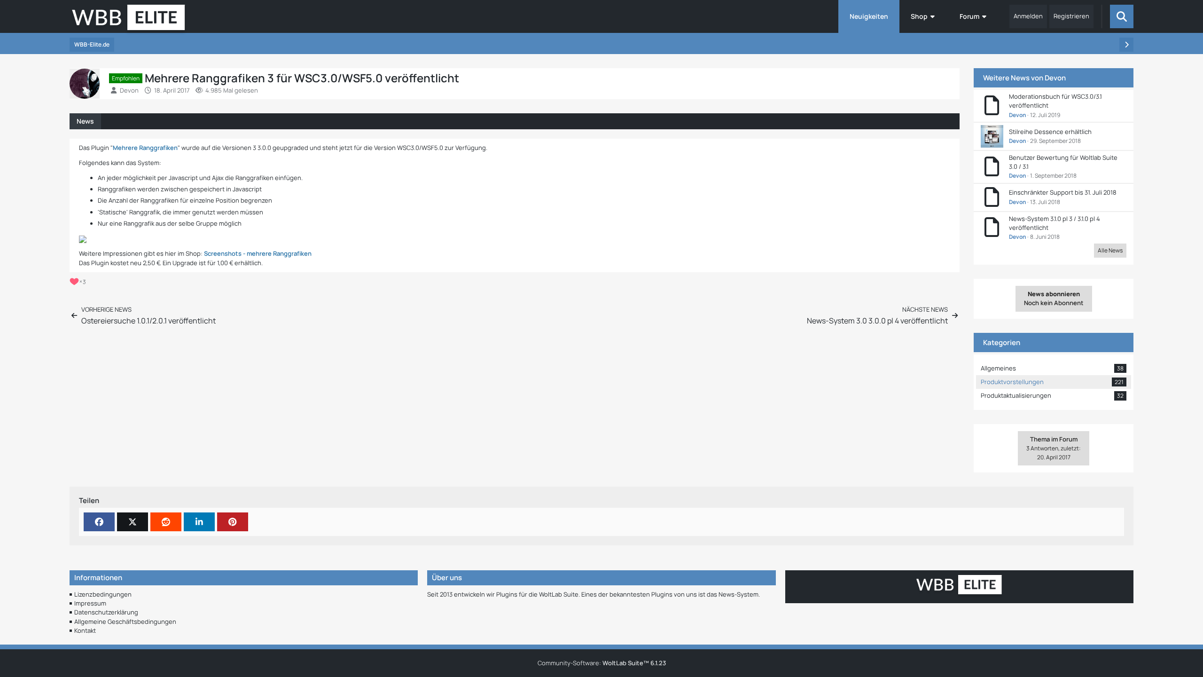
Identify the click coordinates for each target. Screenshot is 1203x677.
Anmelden (1028, 16)
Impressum (90, 603)
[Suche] (1121, 16)
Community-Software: (602, 663)
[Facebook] (99, 521)
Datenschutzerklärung (106, 612)
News (85, 121)
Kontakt (85, 630)
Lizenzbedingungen (103, 594)
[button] (199, 521)
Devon (1055, 78)
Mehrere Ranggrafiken (145, 147)
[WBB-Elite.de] (128, 20)
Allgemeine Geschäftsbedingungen (125, 621)
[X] (132, 521)
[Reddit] (165, 521)
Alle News (1110, 250)
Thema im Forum (1053, 443)
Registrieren (1071, 16)
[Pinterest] (232, 521)
